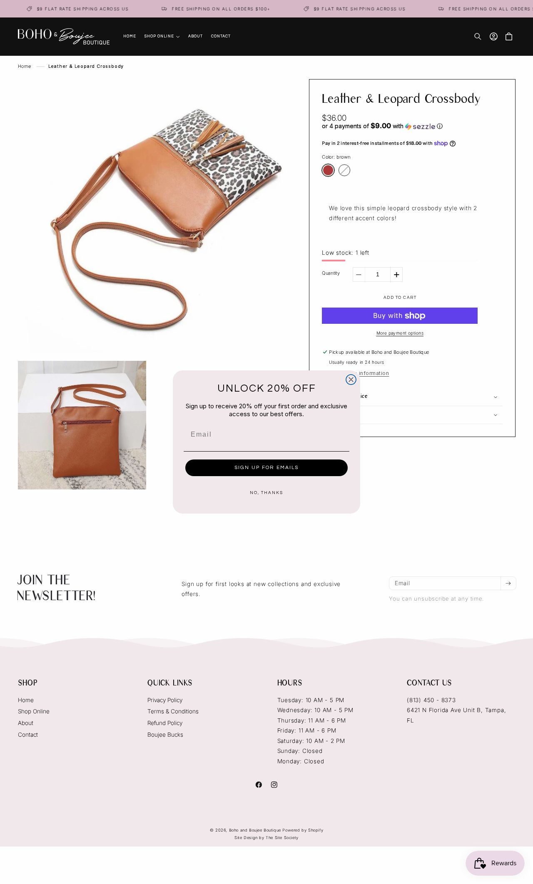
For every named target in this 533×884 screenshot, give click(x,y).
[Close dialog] (351, 380)
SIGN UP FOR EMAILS (266, 467)
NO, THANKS (266, 493)
